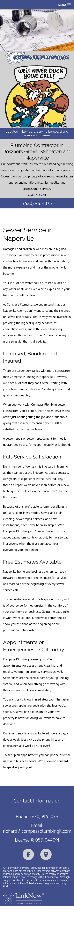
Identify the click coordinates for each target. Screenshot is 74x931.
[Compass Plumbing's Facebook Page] (28, 855)
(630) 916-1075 (37, 203)
